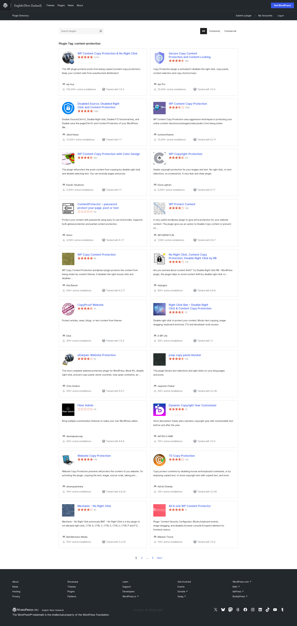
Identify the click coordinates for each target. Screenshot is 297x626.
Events (181, 586)
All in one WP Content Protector (190, 506)
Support (127, 586)
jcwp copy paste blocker (185, 355)
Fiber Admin (85, 405)
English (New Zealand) (53, 610)
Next (159, 558)
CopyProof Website (90, 304)
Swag (182, 596)
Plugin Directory (20, 15)
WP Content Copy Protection (188, 103)
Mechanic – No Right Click (94, 506)
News (15, 586)
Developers (129, 591)
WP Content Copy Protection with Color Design (108, 154)
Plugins (71, 591)
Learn (125, 581)
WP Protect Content (182, 204)
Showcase (72, 581)
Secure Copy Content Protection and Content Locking (190, 55)
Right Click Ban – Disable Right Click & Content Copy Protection (190, 306)
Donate (183, 591)
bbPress (238, 591)
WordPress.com (242, 581)
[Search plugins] (101, 31)
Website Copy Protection (94, 455)
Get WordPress (282, 5)
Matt (236, 586)
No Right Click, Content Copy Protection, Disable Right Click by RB (193, 256)
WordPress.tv (131, 596)
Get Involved (184, 581)
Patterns (71, 596)
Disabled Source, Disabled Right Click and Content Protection (98, 105)
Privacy (16, 596)
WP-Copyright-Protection (185, 154)
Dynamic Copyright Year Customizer (193, 405)
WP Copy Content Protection (96, 254)
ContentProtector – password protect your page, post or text (98, 206)
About (15, 581)
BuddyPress (240, 596)
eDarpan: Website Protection (96, 355)
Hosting (16, 591)
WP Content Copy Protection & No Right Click (107, 53)
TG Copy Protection (182, 455)
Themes (71, 586)
